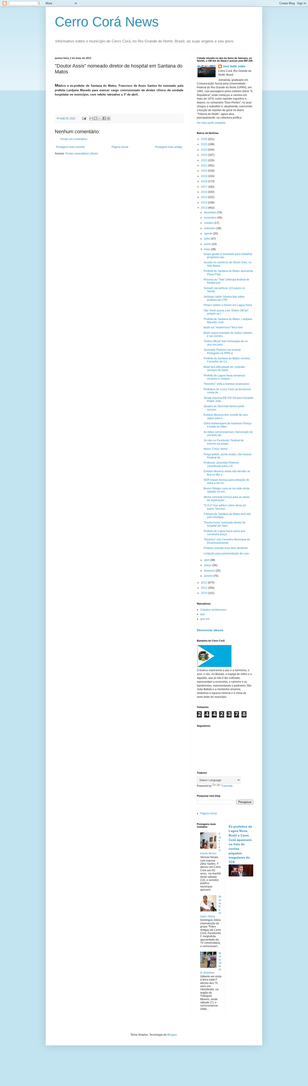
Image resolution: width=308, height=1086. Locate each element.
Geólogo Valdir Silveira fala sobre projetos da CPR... (224, 298)
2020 (204, 170)
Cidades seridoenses (213, 609)
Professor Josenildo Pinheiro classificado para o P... (221, 464)
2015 (204, 197)
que (202, 614)
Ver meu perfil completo (211, 122)
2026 (204, 139)
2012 (204, 582)
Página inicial (120, 147)
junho (208, 244)
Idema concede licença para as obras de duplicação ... (227, 498)
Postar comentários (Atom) (81, 153)
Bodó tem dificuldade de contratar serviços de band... (224, 368)
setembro (210, 228)
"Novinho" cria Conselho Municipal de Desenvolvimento (227, 541)
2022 (204, 160)
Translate (227, 785)
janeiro (208, 575)
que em (204, 619)
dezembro (210, 212)
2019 (204, 176)
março (208, 565)
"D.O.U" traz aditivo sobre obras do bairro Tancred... (225, 507)
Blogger (172, 1034)
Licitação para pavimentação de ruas (226, 553)
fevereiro (210, 570)
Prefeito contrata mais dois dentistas (226, 548)
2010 (204, 593)
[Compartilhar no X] (100, 118)
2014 (204, 202)
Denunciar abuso (210, 630)
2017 (204, 186)
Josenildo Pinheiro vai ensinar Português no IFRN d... (222, 351)
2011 (204, 587)
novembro (210, 217)
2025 (204, 144)
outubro (209, 222)
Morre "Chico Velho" (216, 449)
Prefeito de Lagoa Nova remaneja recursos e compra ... (224, 377)
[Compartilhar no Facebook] (104, 118)
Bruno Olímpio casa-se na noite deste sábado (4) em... (227, 490)
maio (207, 249)
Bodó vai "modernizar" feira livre (223, 327)
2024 (204, 149)
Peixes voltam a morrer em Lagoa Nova (228, 305)
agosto (208, 233)
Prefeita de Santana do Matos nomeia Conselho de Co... (227, 360)
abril (207, 560)
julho (207, 238)
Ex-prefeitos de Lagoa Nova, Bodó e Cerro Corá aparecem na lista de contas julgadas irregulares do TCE (240, 844)
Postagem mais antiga (168, 147)
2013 (204, 207)
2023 (204, 154)
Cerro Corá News (107, 21)
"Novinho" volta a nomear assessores (226, 383)
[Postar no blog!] (95, 118)
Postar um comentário (73, 139)
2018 (204, 181)
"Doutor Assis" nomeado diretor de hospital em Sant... (225, 524)
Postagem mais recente (70, 147)
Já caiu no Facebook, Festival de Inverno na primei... (224, 442)
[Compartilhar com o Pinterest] (108, 118)
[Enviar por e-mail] (91, 118)
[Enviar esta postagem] (84, 118)
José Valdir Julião (234, 66)
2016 (204, 192)
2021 (204, 165)
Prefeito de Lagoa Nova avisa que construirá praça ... (224, 533)
